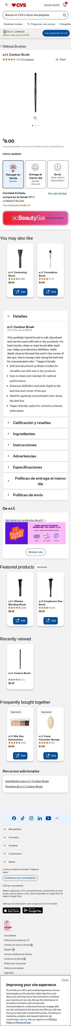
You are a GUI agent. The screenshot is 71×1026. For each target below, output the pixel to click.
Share (62, 59)
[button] (57, 193)
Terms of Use (24, 1022)
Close (65, 980)
